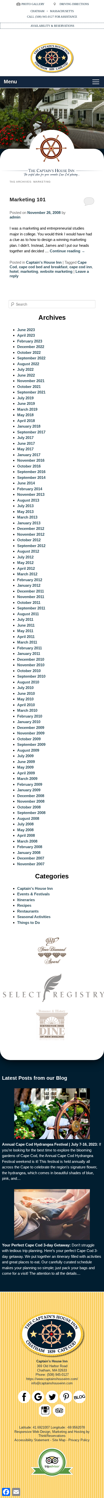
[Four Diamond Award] (52, 967)
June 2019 (26, 403)
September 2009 (31, 744)
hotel (14, 271)
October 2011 (28, 602)
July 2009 (25, 756)
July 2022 (25, 369)
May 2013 (25, 511)
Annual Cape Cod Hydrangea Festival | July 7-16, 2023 (49, 1144)
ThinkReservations (52, 1436)
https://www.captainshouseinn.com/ (52, 1379)
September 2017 (31, 432)
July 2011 (25, 619)
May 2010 (25, 699)
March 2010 (27, 710)
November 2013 (30, 494)
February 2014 (29, 489)
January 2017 (28, 455)
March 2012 (27, 574)
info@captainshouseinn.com (52, 1383)
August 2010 (28, 682)
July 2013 (25, 506)
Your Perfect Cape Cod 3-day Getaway (35, 1245)
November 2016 (30, 460)
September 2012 (31, 546)
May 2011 (25, 631)
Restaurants (28, 911)
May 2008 (25, 830)
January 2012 (28, 585)
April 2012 (26, 568)
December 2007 (30, 858)
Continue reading (67, 251)
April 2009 (26, 773)
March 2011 (27, 642)
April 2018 (26, 421)
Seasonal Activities (33, 917)
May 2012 (25, 562)
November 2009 (30, 733)
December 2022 (30, 347)
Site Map (58, 1440)
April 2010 (26, 705)
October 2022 (29, 352)
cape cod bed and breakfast (43, 267)
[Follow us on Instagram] (45, 1410)
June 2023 (26, 330)
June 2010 (26, 693)
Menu (10, 81)
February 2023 (29, 341)
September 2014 (31, 477)
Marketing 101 (28, 199)
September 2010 (31, 676)
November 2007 (30, 864)
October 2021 (29, 386)
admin (15, 217)
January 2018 (28, 426)
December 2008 (30, 796)
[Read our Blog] (79, 1397)
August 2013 (28, 500)
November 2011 (30, 597)
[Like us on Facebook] (24, 1397)
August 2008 (28, 818)
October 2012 (29, 540)
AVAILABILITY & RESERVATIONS (52, 25)
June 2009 (26, 761)
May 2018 (25, 415)
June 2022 (26, 375)
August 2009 (28, 750)
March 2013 (27, 517)
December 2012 (30, 528)
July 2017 (25, 437)
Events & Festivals (33, 894)
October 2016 (29, 466)
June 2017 (26, 443)
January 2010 (28, 722)
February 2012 (29, 580)
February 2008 (29, 847)
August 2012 (28, 551)
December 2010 (30, 659)
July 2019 (25, 398)
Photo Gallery (32, 4)
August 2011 (28, 614)
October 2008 (29, 807)
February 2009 (29, 784)
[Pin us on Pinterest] (66, 1397)
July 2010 (25, 687)
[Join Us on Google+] (38, 1397)
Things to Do (28, 922)
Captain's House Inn (44, 262)
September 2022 (31, 358)
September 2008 (31, 813)
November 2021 (30, 381)
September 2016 (31, 472)
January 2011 (28, 653)
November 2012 (30, 534)
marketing (29, 271)
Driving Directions (74, 4)
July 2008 (25, 824)
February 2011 (29, 648)
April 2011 (26, 636)
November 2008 (30, 801)
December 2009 (30, 727)
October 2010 (29, 671)
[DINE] (52, 1042)
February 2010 (29, 716)
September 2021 (31, 392)
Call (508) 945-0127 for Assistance (52, 16)
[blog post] (52, 1113)
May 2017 (25, 449)
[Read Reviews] (59, 1410)
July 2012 (25, 557)
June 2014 (26, 483)
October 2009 (29, 739)
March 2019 (27, 409)
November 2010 (30, 665)
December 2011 (30, 591)
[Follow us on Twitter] (52, 1397)
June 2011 (26, 625)
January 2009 (28, 790)
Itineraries (26, 900)
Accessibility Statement (31, 1440)
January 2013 (28, 523)
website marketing (56, 271)
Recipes (24, 905)
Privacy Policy (79, 1440)
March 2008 (27, 841)
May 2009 (25, 767)
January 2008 (28, 852)
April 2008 (26, 835)
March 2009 (27, 778)
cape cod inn (80, 267)
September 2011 (31, 608)
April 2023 (26, 335)
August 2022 (28, 364)
